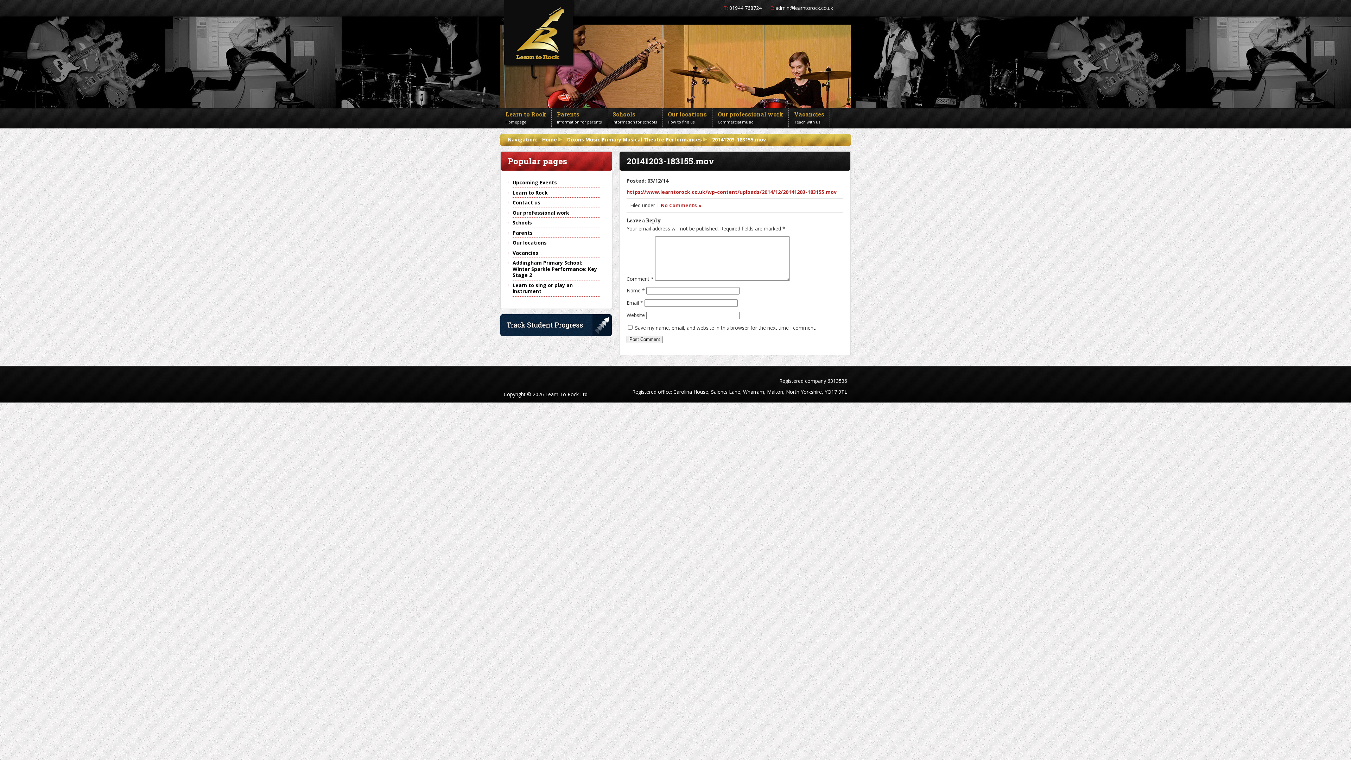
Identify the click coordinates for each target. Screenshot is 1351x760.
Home (549, 139)
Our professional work (541, 212)
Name (636, 290)
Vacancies (525, 252)
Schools (522, 222)
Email (635, 302)
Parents (523, 232)
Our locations (530, 242)
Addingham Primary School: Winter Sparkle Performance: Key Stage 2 (555, 268)
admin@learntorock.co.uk (804, 8)
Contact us (526, 202)
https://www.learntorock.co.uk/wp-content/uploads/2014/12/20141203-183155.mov (732, 192)
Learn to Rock (530, 192)
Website (636, 315)
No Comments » (681, 205)
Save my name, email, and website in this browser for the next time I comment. (725, 327)
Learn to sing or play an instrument (543, 288)
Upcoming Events (535, 182)
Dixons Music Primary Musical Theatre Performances (634, 139)
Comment (640, 279)
